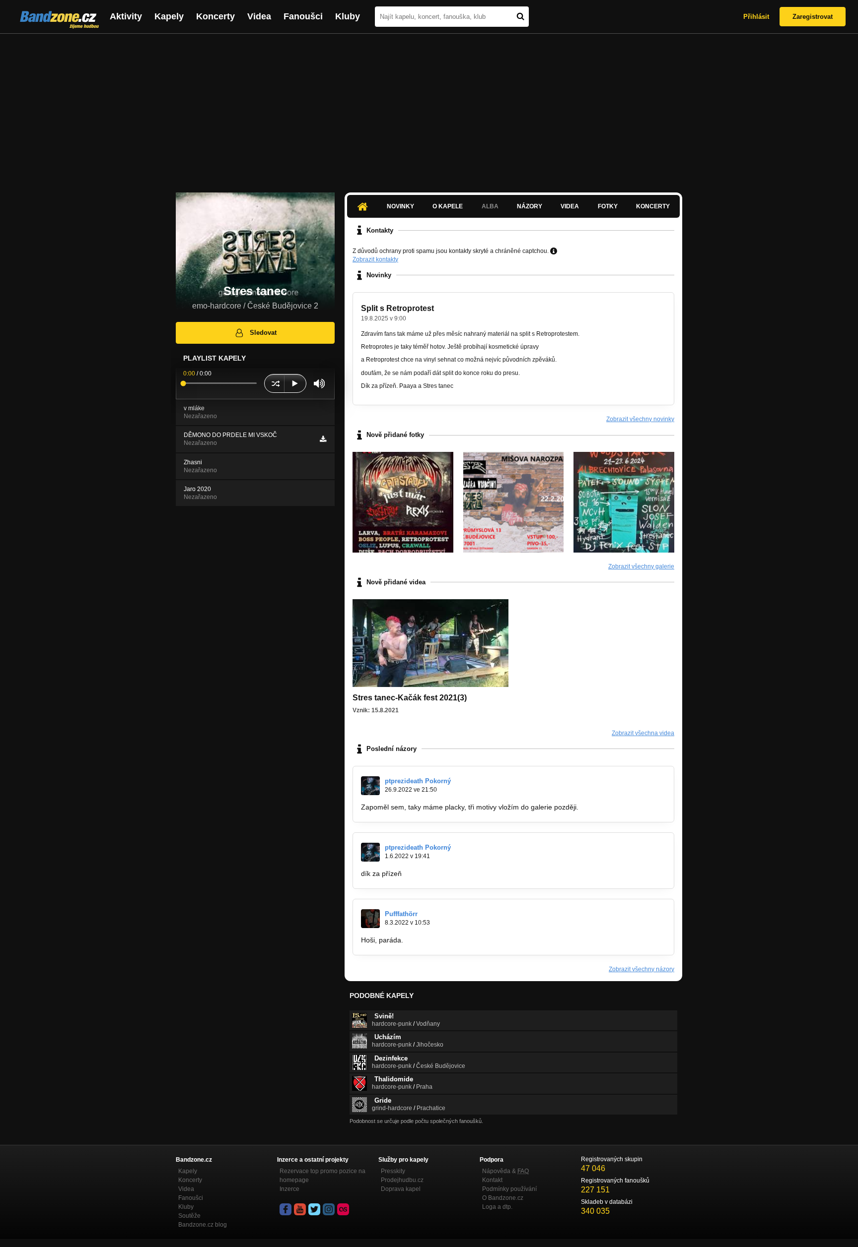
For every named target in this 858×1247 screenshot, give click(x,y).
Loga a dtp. (497, 1206)
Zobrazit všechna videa (643, 733)
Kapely (169, 16)
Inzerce (289, 1188)
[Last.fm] (343, 1209)
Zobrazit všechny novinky (640, 419)
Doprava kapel (401, 1188)
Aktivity (126, 16)
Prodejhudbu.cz (402, 1180)
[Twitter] (314, 1209)
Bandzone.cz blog (202, 1224)
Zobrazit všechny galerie (641, 566)
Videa (259, 16)
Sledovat (263, 332)
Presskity (393, 1171)
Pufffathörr (401, 914)
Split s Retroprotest (397, 308)
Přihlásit (756, 16)
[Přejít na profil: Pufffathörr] (370, 918)
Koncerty (215, 16)
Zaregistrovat (812, 16)
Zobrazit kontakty (375, 259)
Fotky (608, 206)
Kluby (347, 16)
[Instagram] (329, 1209)
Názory (529, 206)
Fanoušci (303, 16)
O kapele (447, 206)
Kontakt (492, 1180)
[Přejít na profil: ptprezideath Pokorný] (370, 785)
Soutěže (189, 1215)
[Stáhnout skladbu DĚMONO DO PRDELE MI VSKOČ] (323, 439)
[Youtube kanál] (300, 1209)
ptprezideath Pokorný (418, 781)
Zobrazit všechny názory (641, 969)
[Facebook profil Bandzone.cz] (285, 1209)
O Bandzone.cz (502, 1197)
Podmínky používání (509, 1188)
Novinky (400, 206)
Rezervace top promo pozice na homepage (322, 1176)
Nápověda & (505, 1171)
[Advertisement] (429, 108)
